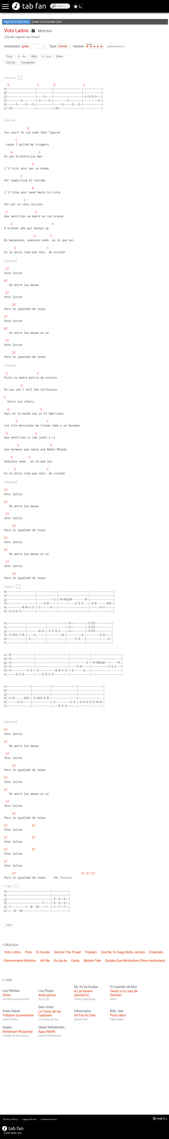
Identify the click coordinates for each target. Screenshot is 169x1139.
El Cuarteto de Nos (123, 987)
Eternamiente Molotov (20, 961)
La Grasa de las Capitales (49, 1013)
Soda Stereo (11, 1011)
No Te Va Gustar (86, 987)
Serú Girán (46, 1007)
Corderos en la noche (15, 999)
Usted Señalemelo (51, 1027)
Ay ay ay (43, 999)
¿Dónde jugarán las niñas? (22, 37)
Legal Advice (29, 1119)
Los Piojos (46, 991)
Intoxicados (82, 1011)
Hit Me (45, 961)
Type (52, 46)
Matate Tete (92, 961)
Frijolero (91, 952)
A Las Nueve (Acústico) (83, 993)
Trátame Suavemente (18, 1015)
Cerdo (75, 961)
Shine (6, 995)
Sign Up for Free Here (16, 21)
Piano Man (118, 1015)
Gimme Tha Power (67, 952)
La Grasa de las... (49, 1019)
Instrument (12, 46)
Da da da (60, 961)
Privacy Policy (10, 1119)
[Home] (29, 6)
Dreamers (156, 952)
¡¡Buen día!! (81, 1019)
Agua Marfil (46, 1032)
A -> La (46, 56)
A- (19, 56)
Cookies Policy (49, 1119)
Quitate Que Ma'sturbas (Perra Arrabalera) (135, 961)
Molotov (45, 30)
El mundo (43, 952)
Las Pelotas (11, 991)
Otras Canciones (84, 999)
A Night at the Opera (15, 1035)
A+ (24, 56)
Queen (7, 1027)
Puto (28, 952)
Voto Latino (12, 952)
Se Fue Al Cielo (85, 1015)
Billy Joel (116, 1011)
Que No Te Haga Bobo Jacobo (123, 952)
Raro (113, 999)
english (161, 1118)
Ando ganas (47, 995)
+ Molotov (10, 945)
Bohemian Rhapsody (17, 1032)
